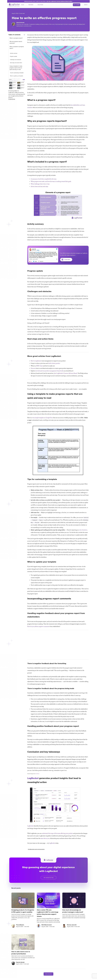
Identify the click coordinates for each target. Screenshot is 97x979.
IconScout (37, 773)
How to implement (36, 361)
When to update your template (16, 75)
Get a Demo (77, 4)
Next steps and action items (16, 62)
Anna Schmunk (20, 22)
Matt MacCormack (47, 925)
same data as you (44, 838)
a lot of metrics (83, 530)
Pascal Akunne (20, 925)
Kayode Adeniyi (20, 962)
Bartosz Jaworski (71, 925)
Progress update (13, 56)
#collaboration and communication (36, 849)
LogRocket (33, 778)
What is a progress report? (16, 38)
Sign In (85, 4)
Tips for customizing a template (17, 72)
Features (31, 4)
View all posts (48, 973)
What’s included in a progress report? (17, 47)
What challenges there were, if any (40, 184)
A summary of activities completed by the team (43, 179)
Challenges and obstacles (15, 59)
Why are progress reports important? (16, 42)
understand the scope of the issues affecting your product (57, 833)
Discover (33, 368)
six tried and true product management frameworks (49, 371)
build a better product (54, 363)
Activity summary (13, 53)
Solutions (40, 4)
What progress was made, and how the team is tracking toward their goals (51, 181)
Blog (22, 4)
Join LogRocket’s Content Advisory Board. (65, 373)
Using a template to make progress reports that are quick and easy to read (16, 68)
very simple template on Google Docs (42, 418)
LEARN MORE (11, 99)
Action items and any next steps (39, 186)
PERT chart (39, 366)
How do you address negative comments (38, 626)
